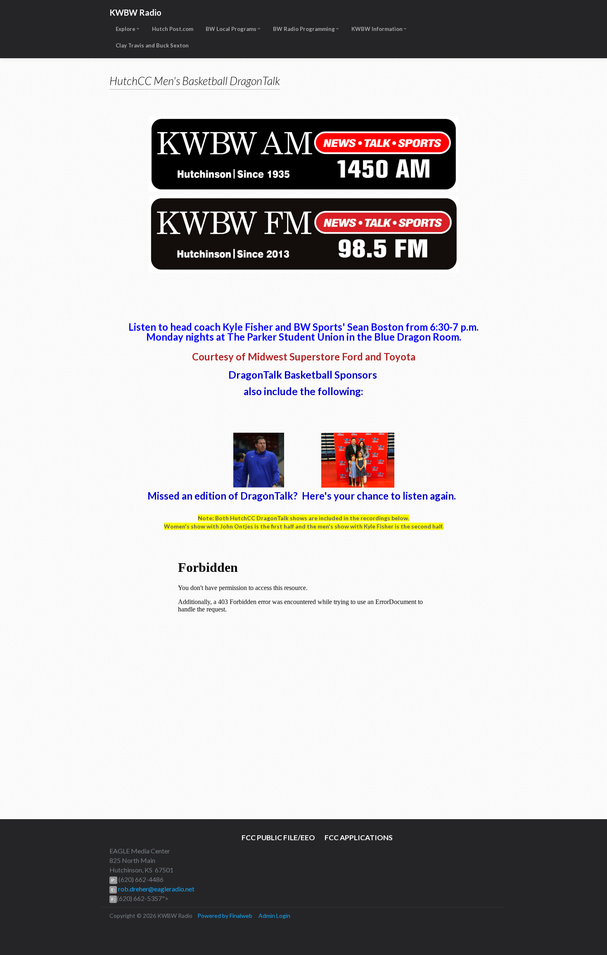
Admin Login (274, 915)
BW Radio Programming (304, 29)
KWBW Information (377, 29)
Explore (125, 29)
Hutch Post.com (172, 29)
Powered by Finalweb (224, 915)
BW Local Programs (231, 29)
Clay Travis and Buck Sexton (152, 45)
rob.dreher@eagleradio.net (155, 889)
